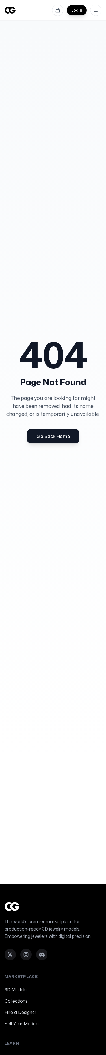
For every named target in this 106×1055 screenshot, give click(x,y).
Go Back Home (53, 436)
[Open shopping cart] (57, 10)
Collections (16, 1001)
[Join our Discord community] (41, 954)
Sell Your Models (22, 1023)
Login (76, 10)
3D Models (16, 990)
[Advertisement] (53, 821)
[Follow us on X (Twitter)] (10, 954)
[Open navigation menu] (95, 10)
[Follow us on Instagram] (26, 954)
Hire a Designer (20, 1012)
